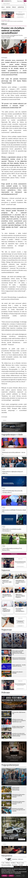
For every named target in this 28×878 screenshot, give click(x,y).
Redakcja (13, 863)
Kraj (2, 7)
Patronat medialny (6, 865)
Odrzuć (11, 875)
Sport (6, 642)
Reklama (7, 863)
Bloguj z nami (20, 863)
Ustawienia (18, 875)
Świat (14, 7)
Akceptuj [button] (4, 875)
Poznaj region (8, 702)
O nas (2, 863)
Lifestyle (21, 7)
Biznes (8, 7)
